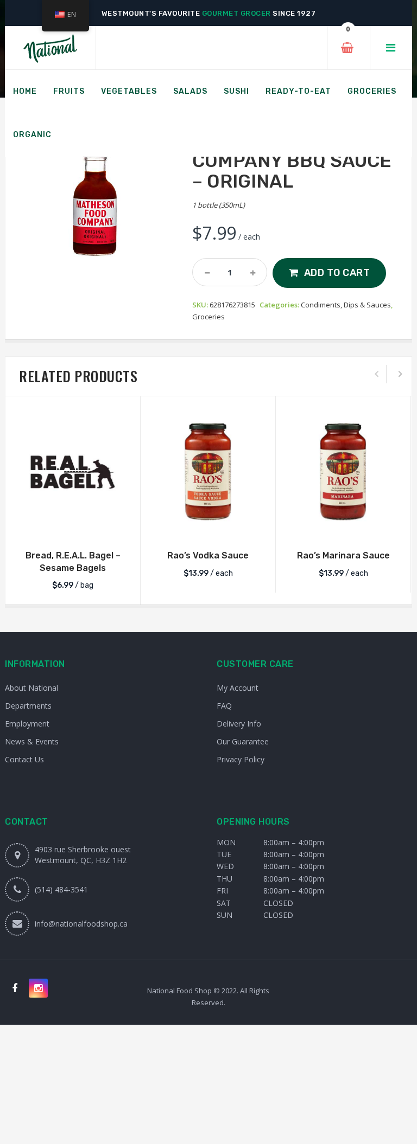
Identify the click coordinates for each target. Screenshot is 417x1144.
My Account (237, 688)
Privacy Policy (240, 759)
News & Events (32, 741)
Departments (28, 705)
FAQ (224, 705)
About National (31, 688)
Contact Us (24, 759)
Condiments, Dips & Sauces (346, 305)
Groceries (208, 317)
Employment (27, 723)
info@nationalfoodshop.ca (81, 923)
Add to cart (337, 273)
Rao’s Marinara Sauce (343, 555)
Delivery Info (239, 723)
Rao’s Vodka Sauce (208, 555)
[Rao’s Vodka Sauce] (208, 471)
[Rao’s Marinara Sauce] (343, 471)
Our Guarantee (243, 741)
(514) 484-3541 (61, 889)
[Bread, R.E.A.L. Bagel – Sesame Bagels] (72, 471)
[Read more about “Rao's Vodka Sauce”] (208, 525)
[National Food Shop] (50, 48)
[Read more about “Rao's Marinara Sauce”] (343, 525)
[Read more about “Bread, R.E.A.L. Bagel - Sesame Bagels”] (72, 525)
